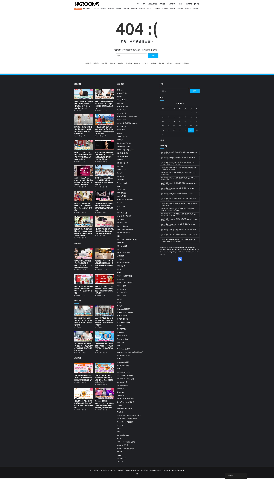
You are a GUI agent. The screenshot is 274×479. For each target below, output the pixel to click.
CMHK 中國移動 (122, 163)
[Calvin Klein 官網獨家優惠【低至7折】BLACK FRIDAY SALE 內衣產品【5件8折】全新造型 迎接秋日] (104, 145)
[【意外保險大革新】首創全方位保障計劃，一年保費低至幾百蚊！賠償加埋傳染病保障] (104, 336)
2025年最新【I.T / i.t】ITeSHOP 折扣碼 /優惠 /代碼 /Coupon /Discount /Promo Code (178, 168)
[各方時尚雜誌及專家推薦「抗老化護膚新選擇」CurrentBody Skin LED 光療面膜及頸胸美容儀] (83, 253)
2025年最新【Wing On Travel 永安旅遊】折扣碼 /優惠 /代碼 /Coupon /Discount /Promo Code (178, 230)
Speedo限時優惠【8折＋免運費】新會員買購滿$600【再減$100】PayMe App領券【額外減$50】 (83, 104)
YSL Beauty (121, 458)
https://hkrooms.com (154, 470)
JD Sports (120, 259)
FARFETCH (121, 206)
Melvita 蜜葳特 (122, 316)
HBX (118, 236)
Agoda (119, 96)
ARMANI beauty (122, 106)
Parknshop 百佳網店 (124, 355)
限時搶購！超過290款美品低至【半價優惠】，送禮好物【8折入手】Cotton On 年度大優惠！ (83, 130)
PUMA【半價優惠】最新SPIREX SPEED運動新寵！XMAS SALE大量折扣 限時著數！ (83, 206)
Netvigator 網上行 (123, 339)
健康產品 (142, 8)
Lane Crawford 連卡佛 (124, 282)
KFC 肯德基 (121, 266)
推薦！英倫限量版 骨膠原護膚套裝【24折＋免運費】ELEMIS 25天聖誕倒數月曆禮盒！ (83, 289)
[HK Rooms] (87, 4)
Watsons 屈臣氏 (122, 445)
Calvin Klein (121, 130)
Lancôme (120, 279)
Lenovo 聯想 (121, 286)
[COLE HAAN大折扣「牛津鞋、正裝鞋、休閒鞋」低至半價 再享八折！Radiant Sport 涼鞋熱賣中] (83, 145)
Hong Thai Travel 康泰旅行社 (127, 239)
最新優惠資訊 (152, 4)
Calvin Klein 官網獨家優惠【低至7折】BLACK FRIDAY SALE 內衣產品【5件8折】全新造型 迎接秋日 (104, 155)
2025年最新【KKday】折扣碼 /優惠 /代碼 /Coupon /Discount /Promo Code (179, 178)
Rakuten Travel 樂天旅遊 (125, 379)
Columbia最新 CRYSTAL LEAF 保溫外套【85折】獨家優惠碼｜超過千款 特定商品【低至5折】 (104, 130)
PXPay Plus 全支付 (123, 372)
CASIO (119, 133)
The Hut (120, 412)
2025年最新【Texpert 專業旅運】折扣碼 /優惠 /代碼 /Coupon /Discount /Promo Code (179, 214)
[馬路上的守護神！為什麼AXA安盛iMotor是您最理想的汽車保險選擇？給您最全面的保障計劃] (83, 336)
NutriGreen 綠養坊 (123, 349)
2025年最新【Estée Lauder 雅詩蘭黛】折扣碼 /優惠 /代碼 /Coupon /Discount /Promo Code (177, 163)
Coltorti (119, 173)
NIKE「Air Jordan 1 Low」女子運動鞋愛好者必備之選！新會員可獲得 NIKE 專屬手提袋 (104, 181)
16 (196, 121)
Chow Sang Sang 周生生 (125, 150)
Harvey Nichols (122, 226)
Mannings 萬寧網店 (123, 309)
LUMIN (119, 299)
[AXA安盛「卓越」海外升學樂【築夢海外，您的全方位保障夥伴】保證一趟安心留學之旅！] (104, 311)
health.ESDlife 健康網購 (125, 229)
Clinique (120, 160)
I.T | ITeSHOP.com (123, 252)
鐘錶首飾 (172, 8)
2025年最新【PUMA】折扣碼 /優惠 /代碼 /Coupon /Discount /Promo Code (179, 204)
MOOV (119, 326)
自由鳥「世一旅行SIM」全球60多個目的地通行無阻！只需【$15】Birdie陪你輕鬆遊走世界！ (104, 378)
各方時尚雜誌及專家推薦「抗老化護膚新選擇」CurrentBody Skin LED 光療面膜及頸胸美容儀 (83, 264)
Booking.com (121, 126)
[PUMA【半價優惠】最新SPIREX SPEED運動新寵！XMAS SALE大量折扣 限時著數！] (83, 196)
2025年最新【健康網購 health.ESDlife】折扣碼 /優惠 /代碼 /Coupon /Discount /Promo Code (178, 240)
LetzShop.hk (121, 289)
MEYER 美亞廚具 (123, 319)
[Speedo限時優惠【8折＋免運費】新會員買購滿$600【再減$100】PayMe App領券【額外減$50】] (83, 94)
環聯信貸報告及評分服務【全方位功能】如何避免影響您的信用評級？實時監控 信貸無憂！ (83, 321)
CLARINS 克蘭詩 (123, 153)
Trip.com (120, 425)
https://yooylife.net (132, 470)
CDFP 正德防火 (122, 136)
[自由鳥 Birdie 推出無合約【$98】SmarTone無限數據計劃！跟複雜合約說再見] (83, 368)
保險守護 (188, 8)
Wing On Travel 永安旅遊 (125, 448)
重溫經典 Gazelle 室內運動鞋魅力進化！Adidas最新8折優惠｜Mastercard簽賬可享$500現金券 (83, 232)
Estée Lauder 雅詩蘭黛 (125, 199)
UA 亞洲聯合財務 (123, 435)
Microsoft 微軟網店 (123, 322)
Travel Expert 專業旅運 (125, 422)
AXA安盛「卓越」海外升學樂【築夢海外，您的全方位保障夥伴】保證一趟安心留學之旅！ (104, 321)
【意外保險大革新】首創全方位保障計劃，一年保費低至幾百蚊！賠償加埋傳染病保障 (104, 346)
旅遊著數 (103, 8)
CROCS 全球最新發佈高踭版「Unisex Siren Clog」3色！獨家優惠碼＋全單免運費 (104, 104)
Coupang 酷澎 (122, 183)
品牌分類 (172, 4)
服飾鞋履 (165, 8)
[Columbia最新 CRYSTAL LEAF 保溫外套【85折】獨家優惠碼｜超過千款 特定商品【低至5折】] (104, 119)
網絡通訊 (180, 8)
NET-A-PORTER (122, 335)
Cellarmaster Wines (124, 143)
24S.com (120, 90)
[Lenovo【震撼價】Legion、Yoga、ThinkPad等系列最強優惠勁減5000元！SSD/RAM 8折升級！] (104, 393)
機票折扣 (111, 8)
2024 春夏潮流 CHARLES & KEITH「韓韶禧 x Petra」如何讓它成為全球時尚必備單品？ (104, 206)
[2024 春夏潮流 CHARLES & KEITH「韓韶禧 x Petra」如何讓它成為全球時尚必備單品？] (104, 196)
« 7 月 (162, 140)
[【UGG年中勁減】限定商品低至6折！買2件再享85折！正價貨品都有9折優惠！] (104, 221)
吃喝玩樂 (126, 8)
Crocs (119, 186)
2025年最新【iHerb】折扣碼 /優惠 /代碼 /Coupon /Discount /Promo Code (178, 173)
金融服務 (196, 8)
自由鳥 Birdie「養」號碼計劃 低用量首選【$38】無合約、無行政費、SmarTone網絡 (83, 404)
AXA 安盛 (120, 103)
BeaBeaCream (122, 110)
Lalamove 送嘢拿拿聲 (124, 276)
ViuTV (119, 438)
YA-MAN (120, 452)
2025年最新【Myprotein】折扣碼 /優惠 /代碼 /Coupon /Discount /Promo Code (177, 194)
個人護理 (149, 8)
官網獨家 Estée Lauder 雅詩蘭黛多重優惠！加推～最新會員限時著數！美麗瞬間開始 (104, 264)
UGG (118, 432)
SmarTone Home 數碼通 (125, 399)
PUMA (119, 369)
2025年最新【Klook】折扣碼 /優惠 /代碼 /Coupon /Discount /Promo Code (178, 183)
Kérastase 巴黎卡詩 (123, 262)
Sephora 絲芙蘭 (122, 385)
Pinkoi (119, 359)
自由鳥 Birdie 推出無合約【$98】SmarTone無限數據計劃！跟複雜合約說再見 (83, 377)
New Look (120, 342)
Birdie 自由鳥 (121, 113)
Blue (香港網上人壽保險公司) (127, 116)
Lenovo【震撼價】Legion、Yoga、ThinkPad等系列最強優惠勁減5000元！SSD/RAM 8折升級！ (104, 404)
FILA (118, 209)
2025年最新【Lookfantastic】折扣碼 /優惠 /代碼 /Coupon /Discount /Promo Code (178, 189)
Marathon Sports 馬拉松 (125, 312)
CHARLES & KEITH (123, 146)
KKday (119, 269)
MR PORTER (121, 329)
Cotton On (120, 179)
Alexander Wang (122, 100)
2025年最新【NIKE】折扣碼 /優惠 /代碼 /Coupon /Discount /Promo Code (178, 199)
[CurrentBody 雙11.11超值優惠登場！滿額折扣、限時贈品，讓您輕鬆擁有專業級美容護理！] (104, 279)
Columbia (120, 176)
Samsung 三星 (122, 382)
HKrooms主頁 (141, 4)
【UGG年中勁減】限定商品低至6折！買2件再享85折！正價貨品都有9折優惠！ (104, 231)
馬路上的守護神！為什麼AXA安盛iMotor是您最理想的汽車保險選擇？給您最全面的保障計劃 (83, 346)
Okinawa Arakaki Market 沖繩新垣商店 (130, 352)
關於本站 (189, 4)
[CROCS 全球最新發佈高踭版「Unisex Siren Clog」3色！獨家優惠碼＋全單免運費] (104, 94)
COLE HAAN (121, 169)
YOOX (119, 455)
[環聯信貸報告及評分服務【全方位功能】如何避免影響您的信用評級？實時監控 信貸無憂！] (83, 311)
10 (163, 121)
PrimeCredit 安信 (123, 365)
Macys (119, 306)
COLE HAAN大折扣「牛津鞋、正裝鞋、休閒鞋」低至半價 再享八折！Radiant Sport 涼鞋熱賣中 (83, 155)
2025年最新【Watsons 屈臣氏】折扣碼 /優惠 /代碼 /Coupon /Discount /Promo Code (178, 224)
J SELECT (120, 256)
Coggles (120, 166)
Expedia (120, 203)
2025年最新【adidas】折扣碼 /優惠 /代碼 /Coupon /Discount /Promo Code (179, 153)
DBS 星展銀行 (122, 193)
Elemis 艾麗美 (122, 196)
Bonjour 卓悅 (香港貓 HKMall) (127, 123)
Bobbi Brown (121, 120)
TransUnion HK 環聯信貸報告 (127, 418)
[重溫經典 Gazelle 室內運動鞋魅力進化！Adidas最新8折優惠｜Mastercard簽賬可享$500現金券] (83, 221)
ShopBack (120, 389)
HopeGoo (120, 243)
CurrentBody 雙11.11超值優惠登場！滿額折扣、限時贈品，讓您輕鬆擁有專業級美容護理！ (104, 289)
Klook (119, 272)
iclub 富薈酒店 (122, 246)
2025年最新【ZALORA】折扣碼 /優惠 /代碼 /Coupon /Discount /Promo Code (179, 235)
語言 (180, 4)
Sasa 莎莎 (120, 395)
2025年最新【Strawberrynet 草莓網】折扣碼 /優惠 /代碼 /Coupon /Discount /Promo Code (177, 209)
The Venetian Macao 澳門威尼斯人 (129, 415)
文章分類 (162, 4)
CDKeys (120, 140)
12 (174, 121)
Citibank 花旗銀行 (123, 156)
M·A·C (119, 302)
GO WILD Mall (122, 223)
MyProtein (120, 332)
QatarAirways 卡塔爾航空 (125, 375)
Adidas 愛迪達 (122, 93)
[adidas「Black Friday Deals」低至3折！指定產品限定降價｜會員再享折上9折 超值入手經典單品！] (83, 170)
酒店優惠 (118, 8)
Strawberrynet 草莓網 (124, 409)
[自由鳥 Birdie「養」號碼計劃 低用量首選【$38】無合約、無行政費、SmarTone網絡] (83, 393)
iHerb (119, 249)
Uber (119, 428)
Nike (118, 345)
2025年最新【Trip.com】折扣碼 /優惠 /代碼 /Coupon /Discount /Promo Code (179, 219)
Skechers (120, 392)
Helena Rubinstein (123, 233)
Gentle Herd (121, 219)
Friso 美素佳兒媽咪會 (124, 216)
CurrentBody (121, 189)
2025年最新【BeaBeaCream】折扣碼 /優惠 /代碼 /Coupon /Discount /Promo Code (178, 158)
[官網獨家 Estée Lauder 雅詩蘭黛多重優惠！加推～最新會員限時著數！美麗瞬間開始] (104, 253)
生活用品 (157, 8)
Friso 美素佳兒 (122, 213)
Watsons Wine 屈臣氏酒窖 (126, 442)
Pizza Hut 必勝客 (123, 362)
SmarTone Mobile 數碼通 (125, 402)
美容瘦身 (134, 8)
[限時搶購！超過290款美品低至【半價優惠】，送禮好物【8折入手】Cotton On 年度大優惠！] (83, 119)
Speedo (119, 405)
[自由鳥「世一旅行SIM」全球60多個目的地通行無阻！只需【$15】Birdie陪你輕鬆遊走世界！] (104, 368)
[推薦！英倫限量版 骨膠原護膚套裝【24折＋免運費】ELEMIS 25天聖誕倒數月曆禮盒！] (83, 279)
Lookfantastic (122, 292)
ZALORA (120, 462)
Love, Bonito (121, 296)
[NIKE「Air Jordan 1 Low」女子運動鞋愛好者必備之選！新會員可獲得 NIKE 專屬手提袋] (104, 170)
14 (185, 121)
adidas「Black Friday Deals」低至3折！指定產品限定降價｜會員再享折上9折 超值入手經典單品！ (83, 181)
